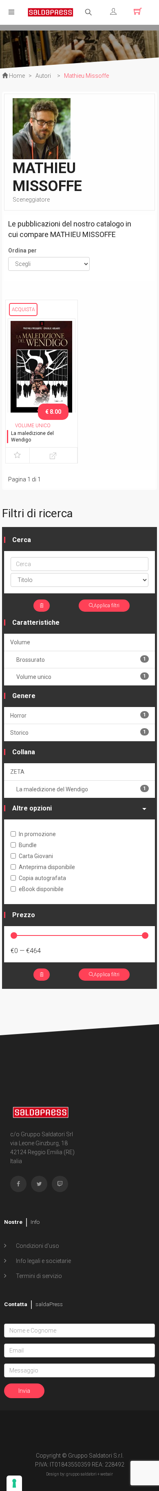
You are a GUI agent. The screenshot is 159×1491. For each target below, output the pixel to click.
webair (106, 1474)
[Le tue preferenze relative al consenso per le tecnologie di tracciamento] (14, 1483)
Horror (78, 715)
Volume (20, 642)
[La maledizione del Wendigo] (41, 367)
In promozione (37, 834)
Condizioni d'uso (37, 1246)
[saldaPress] (50, 11)
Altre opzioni (32, 808)
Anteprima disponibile (47, 867)
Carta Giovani (36, 856)
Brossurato (81, 659)
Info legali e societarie (43, 1261)
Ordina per (22, 250)
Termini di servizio (38, 1276)
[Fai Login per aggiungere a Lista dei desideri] (17, 455)
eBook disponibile (41, 889)
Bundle (28, 845)
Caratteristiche (36, 622)
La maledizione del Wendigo (81, 789)
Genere (23, 696)
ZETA (17, 772)
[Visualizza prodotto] (53, 455)
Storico (78, 732)
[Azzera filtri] (41, 605)
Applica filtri (106, 605)
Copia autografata (42, 878)
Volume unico (81, 676)
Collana (23, 752)
